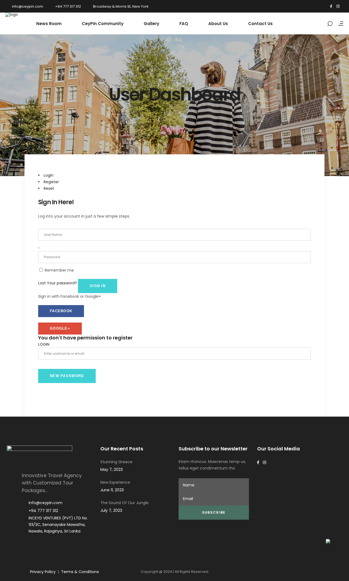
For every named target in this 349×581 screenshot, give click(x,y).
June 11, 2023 (112, 490)
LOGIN (43, 344)
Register (51, 182)
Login (48, 175)
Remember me (59, 270)
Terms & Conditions (80, 571)
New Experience (115, 482)
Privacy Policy (43, 571)
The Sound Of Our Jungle (124, 502)
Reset (49, 188)
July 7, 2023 (111, 510)
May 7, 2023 (111, 469)
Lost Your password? (57, 283)
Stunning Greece (116, 462)
